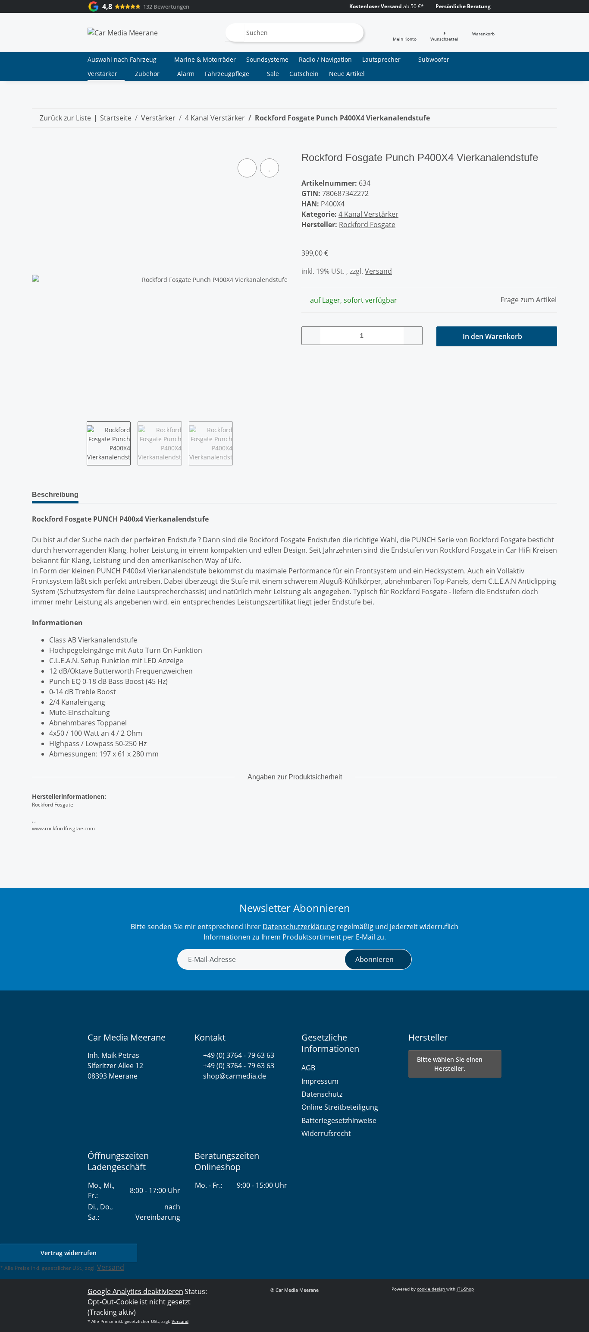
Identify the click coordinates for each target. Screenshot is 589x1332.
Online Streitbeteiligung (339, 1107)
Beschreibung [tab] (55, 494)
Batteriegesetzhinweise (338, 1120)
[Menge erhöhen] (412, 336)
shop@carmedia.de (234, 1076)
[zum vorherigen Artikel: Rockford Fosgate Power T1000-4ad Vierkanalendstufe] (528, 118)
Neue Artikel (347, 74)
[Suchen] (234, 32)
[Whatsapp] (198, 1097)
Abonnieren (374, 959)
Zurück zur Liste (65, 118)
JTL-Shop (465, 1289)
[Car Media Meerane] (123, 32)
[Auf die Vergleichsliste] (247, 167)
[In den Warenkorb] (39, 147)
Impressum (319, 1081)
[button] (404, 32)
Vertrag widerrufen (69, 1253)
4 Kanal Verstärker (368, 214)
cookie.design (431, 1289)
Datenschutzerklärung (299, 926)
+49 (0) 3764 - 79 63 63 (238, 1055)
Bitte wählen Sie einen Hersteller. (449, 1064)
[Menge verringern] (311, 336)
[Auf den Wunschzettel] (269, 167)
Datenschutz (321, 1094)
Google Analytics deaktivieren (135, 1291)
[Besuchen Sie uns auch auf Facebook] (214, 1097)
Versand (378, 271)
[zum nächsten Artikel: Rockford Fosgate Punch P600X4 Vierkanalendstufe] (547, 118)
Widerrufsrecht (326, 1133)
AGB (308, 1068)
